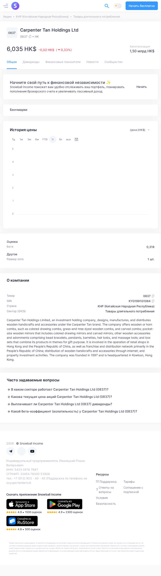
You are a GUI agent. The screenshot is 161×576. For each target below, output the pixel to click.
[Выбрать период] (76, 139)
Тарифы (129, 481)
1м (21, 139)
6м (37, 139)
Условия (102, 497)
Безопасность (106, 503)
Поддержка (108, 481)
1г (53, 139)
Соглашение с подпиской (133, 490)
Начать (141, 86)
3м (29, 139)
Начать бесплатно (142, 6)
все (68, 139)
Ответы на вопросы (106, 490)
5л (60, 139)
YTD (45, 139)
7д (13, 139)
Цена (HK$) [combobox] (137, 130)
